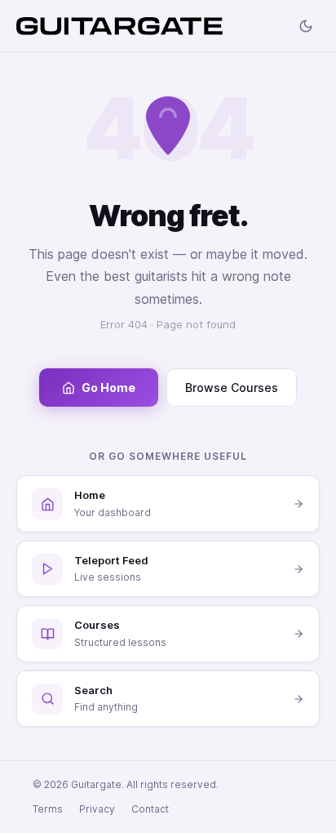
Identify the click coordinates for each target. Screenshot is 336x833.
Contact (150, 809)
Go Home (108, 387)
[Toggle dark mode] (306, 26)
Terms (48, 809)
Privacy (97, 809)
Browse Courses (231, 387)
